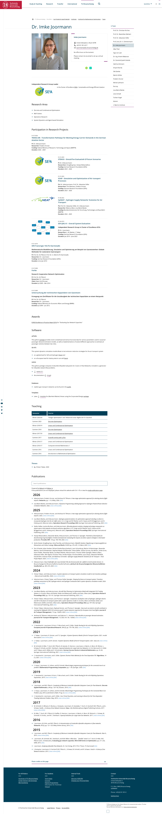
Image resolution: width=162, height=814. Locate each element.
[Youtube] (1, 404)
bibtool (41, 488)
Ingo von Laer (117, 53)
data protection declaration (130, 807)
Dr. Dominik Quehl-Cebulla (121, 60)
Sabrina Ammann (118, 64)
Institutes (74, 19)
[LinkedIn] (1, 407)
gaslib (69, 387)
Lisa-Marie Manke (118, 90)
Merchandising (23, 783)
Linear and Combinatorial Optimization (60, 425)
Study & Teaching (36, 4)
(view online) (54, 506)
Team (103, 19)
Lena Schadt (117, 94)
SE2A (75, 87)
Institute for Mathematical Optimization (89, 19)
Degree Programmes (51, 783)
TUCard (47, 787)
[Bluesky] (1, 413)
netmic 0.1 (39, 372)
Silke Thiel (116, 49)
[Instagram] (1, 400)
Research (49, 4)
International (72, 4)
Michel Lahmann (118, 83)
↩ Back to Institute (119, 105)
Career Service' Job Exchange (27, 781)
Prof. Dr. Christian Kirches (121, 30)
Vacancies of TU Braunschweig (28, 779)
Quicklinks (147, 4)
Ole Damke (116, 71)
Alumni (115, 101)
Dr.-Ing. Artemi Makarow (121, 56)
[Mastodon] (1, 410)
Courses (47, 781)
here (60, 355)
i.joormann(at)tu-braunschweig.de (87, 48)
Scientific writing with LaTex (57, 438)
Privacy (58, 808)
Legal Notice (51, 808)
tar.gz (49, 375)
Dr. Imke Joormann (119, 45)
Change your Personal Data (80, 781)
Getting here (115, 796)
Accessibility (65, 808)
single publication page (95, 490)
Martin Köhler (117, 75)
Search (99, 3)
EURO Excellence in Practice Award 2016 (44, 322)
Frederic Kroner (118, 79)
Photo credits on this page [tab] (40, 761)
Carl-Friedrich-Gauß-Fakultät (61, 19)
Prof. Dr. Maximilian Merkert (122, 34)
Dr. (35, 467)
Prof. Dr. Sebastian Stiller (121, 38)
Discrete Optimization (55, 421)
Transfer (60, 4)
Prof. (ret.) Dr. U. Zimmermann (123, 42)
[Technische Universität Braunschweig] (11, 5)
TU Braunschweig (87, 4)
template (43, 396)
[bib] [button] (61, 500)
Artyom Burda (117, 68)
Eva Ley (115, 86)
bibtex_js (50, 488)
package (42, 340)
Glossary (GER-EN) (77, 779)
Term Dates (48, 779)
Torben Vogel (117, 97)
